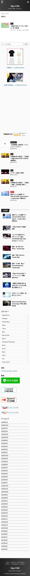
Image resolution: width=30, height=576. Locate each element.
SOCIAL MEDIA (20, 562)
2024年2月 (4, 449)
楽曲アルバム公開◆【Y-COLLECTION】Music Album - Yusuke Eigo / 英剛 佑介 (19, 196)
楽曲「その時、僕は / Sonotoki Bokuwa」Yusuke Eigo (18, 265)
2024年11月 (4, 434)
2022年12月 (4, 485)
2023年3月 (4, 479)
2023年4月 (4, 476)
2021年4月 (4, 546)
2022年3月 (4, 513)
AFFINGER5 (23, 573)
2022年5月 (4, 507)
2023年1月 (4, 482)
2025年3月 (4, 431)
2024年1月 (4, 452)
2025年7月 (4, 428)
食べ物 (24, 30)
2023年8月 (4, 464)
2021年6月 (4, 540)
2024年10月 (4, 437)
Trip (3, 358)
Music (4, 345)
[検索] (26, 44)
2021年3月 (4, 549)
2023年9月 (4, 461)
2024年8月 (4, 440)
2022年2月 (4, 516)
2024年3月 (4, 446)
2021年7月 (4, 537)
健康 (27, 30)
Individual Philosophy (8, 342)
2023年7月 (4, 467)
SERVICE (13, 562)
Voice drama (6, 362)
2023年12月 (4, 455)
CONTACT (22, 564)
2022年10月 (4, 491)
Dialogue (4, 318)
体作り (20, 30)
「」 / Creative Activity (15, 85)
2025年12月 (4, 425)
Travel (4, 328)
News (3, 352)
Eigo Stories (5, 335)
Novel (4, 348)
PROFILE (7, 564)
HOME (7, 562)
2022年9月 (4, 495)
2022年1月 (4, 519)
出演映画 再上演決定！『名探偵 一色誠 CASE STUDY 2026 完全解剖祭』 (19, 158)
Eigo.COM (15, 6)
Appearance (5, 315)
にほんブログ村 (13, 407)
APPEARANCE (14, 564)
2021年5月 (4, 543)
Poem (3, 355)
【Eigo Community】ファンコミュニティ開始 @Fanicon (19, 275)
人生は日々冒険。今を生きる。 (15, 570)
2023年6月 (4, 470)
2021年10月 (4, 528)
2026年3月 (4, 422)
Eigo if (4, 338)
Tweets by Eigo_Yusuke (9, 371)
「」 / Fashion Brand (15, 67)
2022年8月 (4, 498)
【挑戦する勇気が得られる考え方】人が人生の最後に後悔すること (19, 285)
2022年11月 (4, 488)
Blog (3, 332)
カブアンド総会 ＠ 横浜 (17, 173)
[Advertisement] (15, 110)
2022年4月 (4, 510)
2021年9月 (4, 531)
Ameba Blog (5, 322)
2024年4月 (4, 443)
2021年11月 (4, 525)
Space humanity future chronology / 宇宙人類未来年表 (19, 304)
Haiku (3, 325)
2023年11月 (4, 458)
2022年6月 (4, 504)
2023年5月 (4, 473)
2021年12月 (4, 522)
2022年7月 (4, 501)
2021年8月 (4, 534)
